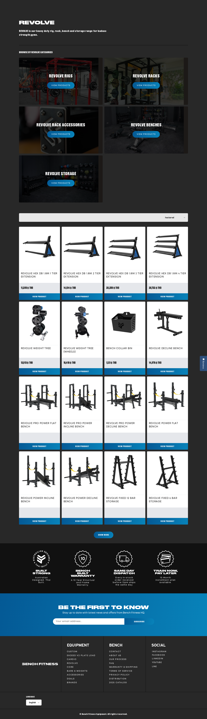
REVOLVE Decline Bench (166, 348)
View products (60, 85)
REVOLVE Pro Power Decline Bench (120, 425)
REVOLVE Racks (146, 76)
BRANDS (72, 682)
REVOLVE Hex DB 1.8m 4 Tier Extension (167, 275)
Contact (115, 651)
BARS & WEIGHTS (77, 671)
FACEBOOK (158, 655)
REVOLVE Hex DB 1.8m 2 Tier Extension (82, 275)
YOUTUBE (157, 663)
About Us (115, 655)
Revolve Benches (146, 125)
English (32, 702)
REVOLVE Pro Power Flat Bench (38, 425)
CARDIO (72, 659)
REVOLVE (72, 663)
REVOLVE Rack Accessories (60, 125)
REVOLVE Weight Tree (36, 348)
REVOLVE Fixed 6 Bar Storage (163, 500)
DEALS (71, 679)
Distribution (117, 679)
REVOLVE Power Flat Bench (163, 425)
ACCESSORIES (75, 675)
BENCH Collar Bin (119, 348)
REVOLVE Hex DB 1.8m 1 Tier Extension (39, 275)
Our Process (117, 659)
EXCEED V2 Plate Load (81, 655)
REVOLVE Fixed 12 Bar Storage (120, 500)
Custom (72, 651)
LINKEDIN (158, 659)
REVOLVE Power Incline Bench (37, 500)
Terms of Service (120, 671)
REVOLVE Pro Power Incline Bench (78, 425)
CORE (70, 667)
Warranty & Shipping (123, 667)
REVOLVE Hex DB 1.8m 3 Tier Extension (124, 275)
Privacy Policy (119, 675)
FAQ (111, 663)
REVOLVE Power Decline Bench (81, 500)
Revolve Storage (60, 173)
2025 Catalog (118, 682)
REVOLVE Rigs (61, 76)
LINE (154, 667)
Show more (103, 535)
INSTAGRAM (159, 652)
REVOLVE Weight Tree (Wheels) (79, 350)
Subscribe (139, 621)
